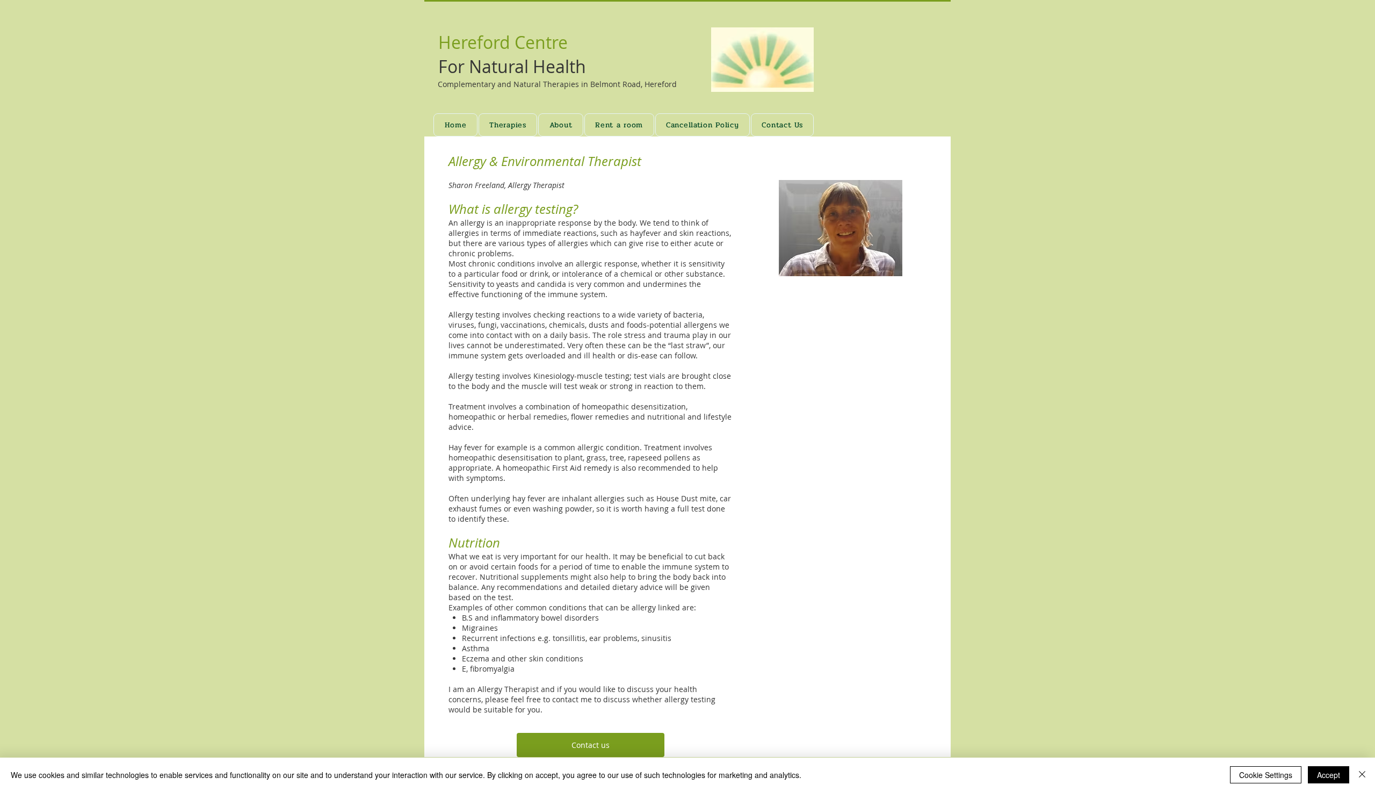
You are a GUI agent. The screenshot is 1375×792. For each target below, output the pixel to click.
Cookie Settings (1265, 774)
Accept (1328, 774)
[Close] (1362, 774)
